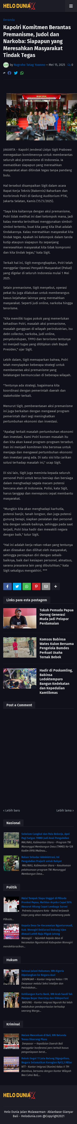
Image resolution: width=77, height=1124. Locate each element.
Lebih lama (64, 810)
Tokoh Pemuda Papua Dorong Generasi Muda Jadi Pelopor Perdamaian (57, 616)
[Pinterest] (36, 586)
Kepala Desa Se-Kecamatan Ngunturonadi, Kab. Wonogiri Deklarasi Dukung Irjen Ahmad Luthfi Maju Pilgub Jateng (47, 929)
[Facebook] (9, 73)
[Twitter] (16, 73)
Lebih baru (12, 810)
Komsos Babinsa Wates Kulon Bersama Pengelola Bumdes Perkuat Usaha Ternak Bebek (57, 648)
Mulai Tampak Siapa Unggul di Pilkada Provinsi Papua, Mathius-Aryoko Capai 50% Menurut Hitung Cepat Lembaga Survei (46, 902)
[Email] (46, 586)
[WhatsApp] (22, 73)
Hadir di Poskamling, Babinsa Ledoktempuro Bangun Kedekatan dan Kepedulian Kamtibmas (56, 681)
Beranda (9, 19)
